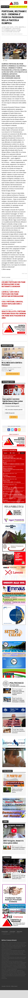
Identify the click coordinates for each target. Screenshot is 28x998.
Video (5, 821)
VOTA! (14, 417)
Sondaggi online (8, 382)
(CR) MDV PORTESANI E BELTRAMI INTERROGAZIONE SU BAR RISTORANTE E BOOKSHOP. (13, 284)
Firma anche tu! (13, 373)
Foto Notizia (8, 771)
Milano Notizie (19, 931)
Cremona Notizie (5, 931)
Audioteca (7, 857)
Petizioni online (7, 345)
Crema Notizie (12, 931)
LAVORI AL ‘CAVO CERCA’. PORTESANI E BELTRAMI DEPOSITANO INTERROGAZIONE (12, 294)
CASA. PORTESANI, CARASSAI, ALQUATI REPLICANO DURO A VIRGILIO (12, 304)
